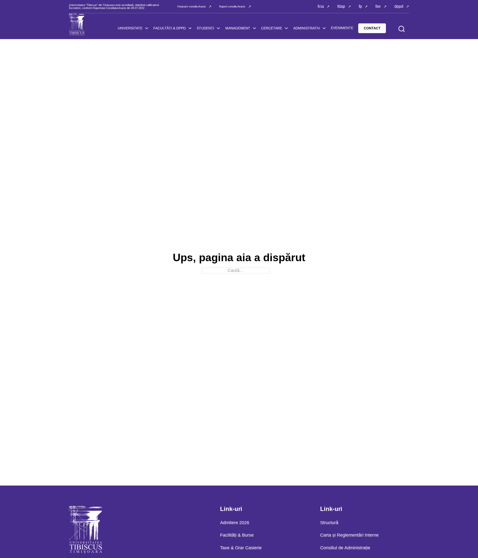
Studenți (205, 28)
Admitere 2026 (234, 522)
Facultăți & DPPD (169, 28)
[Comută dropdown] (146, 28)
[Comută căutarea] (401, 29)
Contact (372, 28)
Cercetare (271, 28)
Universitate (130, 28)
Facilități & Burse (237, 535)
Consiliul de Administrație (345, 547)
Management (237, 28)
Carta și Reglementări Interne (349, 535)
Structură (329, 522)
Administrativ (306, 28)
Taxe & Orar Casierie (241, 547)
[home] (77, 24)
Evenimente (342, 28)
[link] (190, 28)
